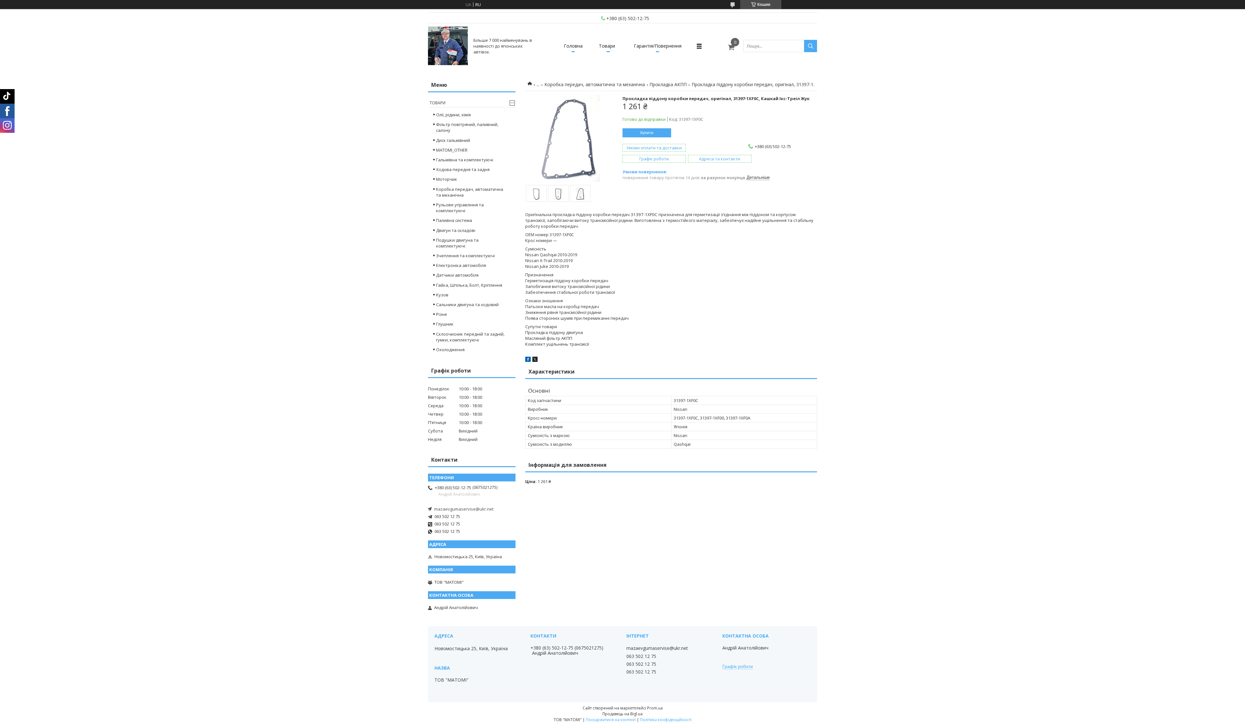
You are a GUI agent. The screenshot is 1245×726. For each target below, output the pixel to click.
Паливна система (454, 220)
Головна (573, 46)
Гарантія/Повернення (658, 46)
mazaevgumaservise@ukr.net (463, 509)
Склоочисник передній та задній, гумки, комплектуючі (470, 337)
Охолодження (450, 349)
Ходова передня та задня (463, 169)
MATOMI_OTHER (452, 150)
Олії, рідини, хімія (453, 115)
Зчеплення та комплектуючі (465, 256)
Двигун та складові (455, 230)
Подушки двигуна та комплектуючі (457, 243)
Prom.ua (655, 708)
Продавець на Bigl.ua (622, 714)
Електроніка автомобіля (461, 265)
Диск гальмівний (453, 140)
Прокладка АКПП (668, 84)
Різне (441, 314)
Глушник (445, 324)
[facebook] (528, 360)
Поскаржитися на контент (611, 719)
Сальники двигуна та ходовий (467, 304)
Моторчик (446, 179)
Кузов (442, 295)
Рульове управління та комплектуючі (460, 207)
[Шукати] (810, 46)
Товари (607, 46)
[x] (535, 360)
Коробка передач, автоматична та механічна (594, 84)
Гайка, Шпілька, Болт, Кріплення (469, 285)
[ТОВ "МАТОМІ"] (448, 46)
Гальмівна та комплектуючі (464, 160)
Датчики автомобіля (457, 275)
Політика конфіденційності (666, 719)
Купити (646, 133)
